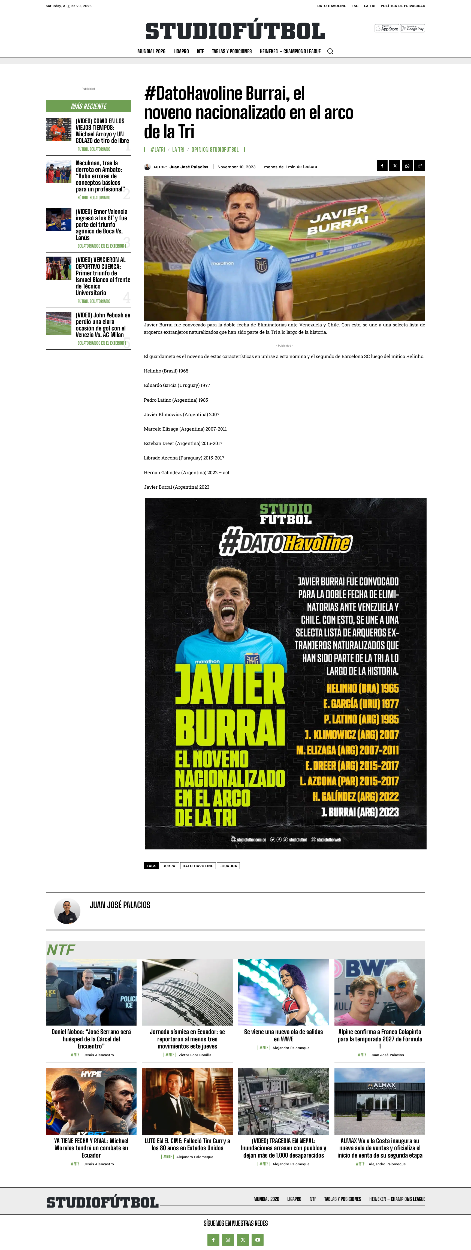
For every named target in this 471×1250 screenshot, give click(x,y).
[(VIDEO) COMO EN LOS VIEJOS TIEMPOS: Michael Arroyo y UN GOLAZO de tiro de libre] (58, 129)
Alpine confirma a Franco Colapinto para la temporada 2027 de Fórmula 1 (380, 1039)
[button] (330, 51)
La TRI (178, 149)
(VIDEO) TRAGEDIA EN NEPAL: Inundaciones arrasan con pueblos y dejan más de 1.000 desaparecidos (283, 1148)
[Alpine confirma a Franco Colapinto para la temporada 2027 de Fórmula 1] (379, 995)
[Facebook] (382, 165)
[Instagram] (228, 1240)
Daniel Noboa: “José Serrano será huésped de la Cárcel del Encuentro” (91, 1039)
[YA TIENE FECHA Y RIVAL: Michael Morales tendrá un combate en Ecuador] (91, 1104)
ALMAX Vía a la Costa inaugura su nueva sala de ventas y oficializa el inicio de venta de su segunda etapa (379, 1148)
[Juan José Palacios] (148, 166)
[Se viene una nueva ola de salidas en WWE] (283, 995)
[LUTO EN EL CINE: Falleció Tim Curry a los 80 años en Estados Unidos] (187, 1104)
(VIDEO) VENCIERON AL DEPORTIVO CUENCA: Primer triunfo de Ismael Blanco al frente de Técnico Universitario (103, 276)
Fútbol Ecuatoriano (94, 149)
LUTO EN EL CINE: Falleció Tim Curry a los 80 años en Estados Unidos (187, 1144)
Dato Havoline (198, 866)
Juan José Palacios (189, 166)
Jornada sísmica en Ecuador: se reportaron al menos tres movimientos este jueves (187, 1039)
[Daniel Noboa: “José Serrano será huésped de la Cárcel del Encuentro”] (91, 995)
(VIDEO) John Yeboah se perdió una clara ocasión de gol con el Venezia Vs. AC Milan (103, 325)
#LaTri (157, 149)
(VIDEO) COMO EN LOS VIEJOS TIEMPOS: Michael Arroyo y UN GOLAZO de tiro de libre (102, 131)
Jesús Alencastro (99, 1055)
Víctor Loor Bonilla (195, 1055)
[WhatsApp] (407, 165)
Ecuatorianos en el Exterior (101, 246)
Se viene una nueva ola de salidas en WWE (283, 1035)
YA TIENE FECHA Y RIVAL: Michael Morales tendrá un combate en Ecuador (91, 1148)
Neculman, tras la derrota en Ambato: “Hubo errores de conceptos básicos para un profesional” (100, 176)
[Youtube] (258, 1240)
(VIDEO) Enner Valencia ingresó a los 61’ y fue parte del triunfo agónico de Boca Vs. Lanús (101, 225)
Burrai (169, 866)
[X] (394, 165)
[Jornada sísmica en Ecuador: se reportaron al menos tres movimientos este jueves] (187, 995)
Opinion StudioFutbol (215, 149)
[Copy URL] (419, 165)
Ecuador (228, 866)
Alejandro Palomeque (291, 1048)
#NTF (75, 1055)
